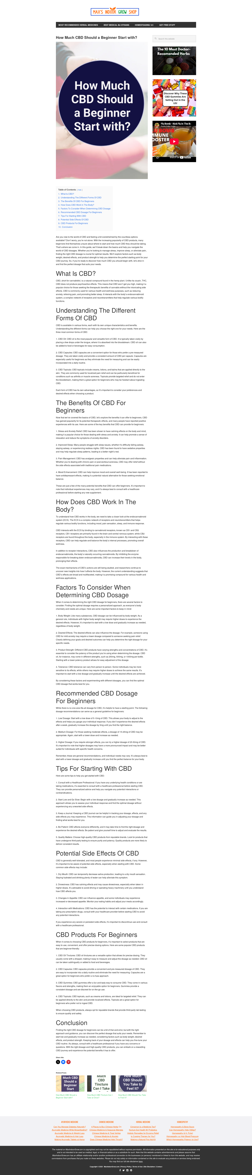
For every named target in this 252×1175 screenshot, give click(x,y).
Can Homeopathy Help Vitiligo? (182, 1129)
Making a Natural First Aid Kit (143, 1139)
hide (79, 189)
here (141, 1161)
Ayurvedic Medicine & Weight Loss (70, 1133)
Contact (159, 1166)
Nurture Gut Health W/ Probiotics (143, 1129)
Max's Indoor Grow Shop (126, 12)
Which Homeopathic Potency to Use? (182, 1139)
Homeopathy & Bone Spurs (182, 1126)
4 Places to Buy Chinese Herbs (104, 1126)
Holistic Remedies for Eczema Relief (143, 1133)
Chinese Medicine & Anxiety (106, 1136)
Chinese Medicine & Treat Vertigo (106, 1133)
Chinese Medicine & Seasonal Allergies (106, 1129)
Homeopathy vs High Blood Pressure (182, 1136)
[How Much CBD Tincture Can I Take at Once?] (101, 1083)
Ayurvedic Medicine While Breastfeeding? (69, 1129)
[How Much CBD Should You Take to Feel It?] (132, 1083)
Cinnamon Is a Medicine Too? (143, 1126)
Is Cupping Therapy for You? (143, 1136)
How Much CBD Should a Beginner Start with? (66, 1096)
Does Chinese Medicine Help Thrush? (106, 1139)
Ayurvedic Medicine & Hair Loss (69, 1136)
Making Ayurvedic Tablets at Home (70, 1139)
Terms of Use (138, 1166)
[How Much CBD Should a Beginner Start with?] (70, 1083)
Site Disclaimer (149, 1166)
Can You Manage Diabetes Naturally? (70, 1126)
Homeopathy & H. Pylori (182, 1133)
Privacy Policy (126, 1166)
